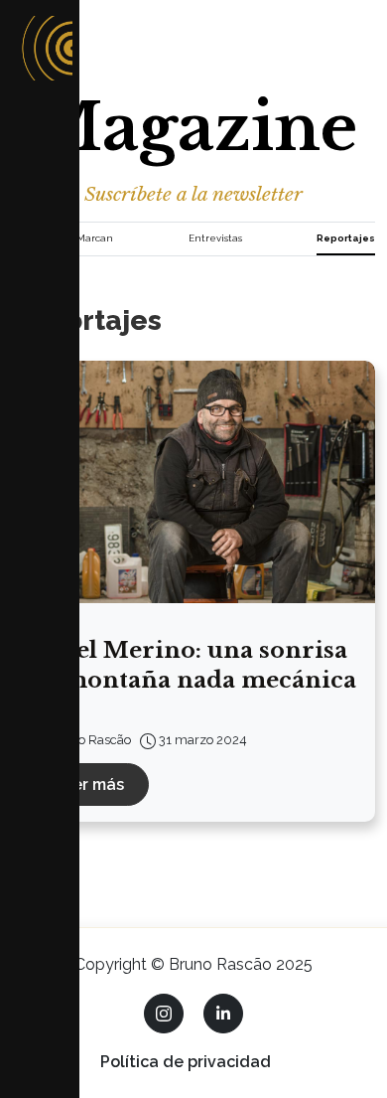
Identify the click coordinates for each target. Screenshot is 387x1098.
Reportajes (346, 238)
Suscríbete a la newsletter (193, 194)
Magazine (193, 127)
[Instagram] (164, 1013)
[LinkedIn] (223, 1013)
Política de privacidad (185, 1061)
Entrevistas (215, 238)
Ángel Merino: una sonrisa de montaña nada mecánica (192, 665)
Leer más (88, 784)
